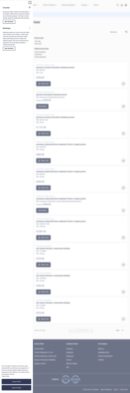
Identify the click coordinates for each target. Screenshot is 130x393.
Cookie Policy (5, 376)
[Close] (30, 2)
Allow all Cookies (16, 388)
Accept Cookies (16, 381)
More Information (9, 21)
